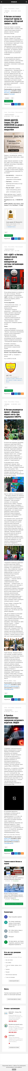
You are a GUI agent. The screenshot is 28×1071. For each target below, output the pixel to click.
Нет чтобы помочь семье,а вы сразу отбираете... (15, 931)
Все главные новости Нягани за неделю (14, 903)
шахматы (7, 98)
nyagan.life (14, 2)
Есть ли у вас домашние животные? (12, 953)
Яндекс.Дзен (7, 90)
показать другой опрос (14, 980)
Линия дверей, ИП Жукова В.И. (14, 222)
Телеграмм (12, 94)
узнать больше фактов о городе (14, 999)
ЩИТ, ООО (9, 375)
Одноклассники (14, 686)
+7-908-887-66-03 (10, 227)
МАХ (12, 689)
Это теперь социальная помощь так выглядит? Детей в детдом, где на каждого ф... (15, 924)
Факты (6, 989)
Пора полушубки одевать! (15, 917)
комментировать (8, 101)
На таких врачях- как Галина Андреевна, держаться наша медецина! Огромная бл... (16, 943)
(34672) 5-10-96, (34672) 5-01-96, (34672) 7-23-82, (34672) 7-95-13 (14, 380)
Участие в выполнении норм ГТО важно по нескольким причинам (12, 993)
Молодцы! (11, 936)
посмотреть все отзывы (14, 1047)
